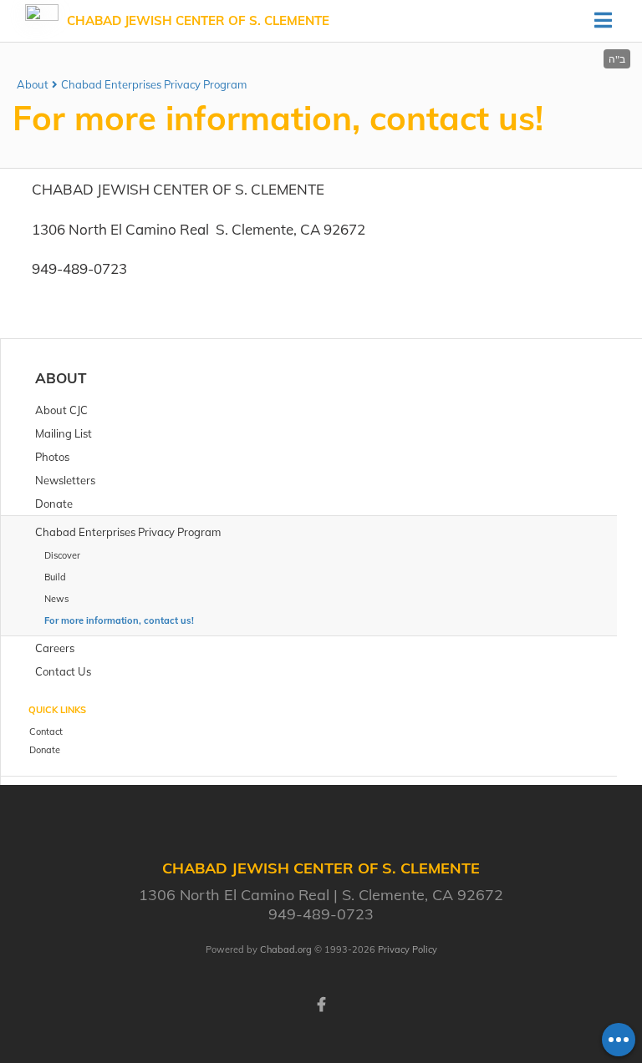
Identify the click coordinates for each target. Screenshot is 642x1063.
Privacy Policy (407, 949)
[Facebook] (321, 1003)
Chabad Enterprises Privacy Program (154, 84)
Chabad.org (286, 949)
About (32, 84)
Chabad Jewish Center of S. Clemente (198, 20)
